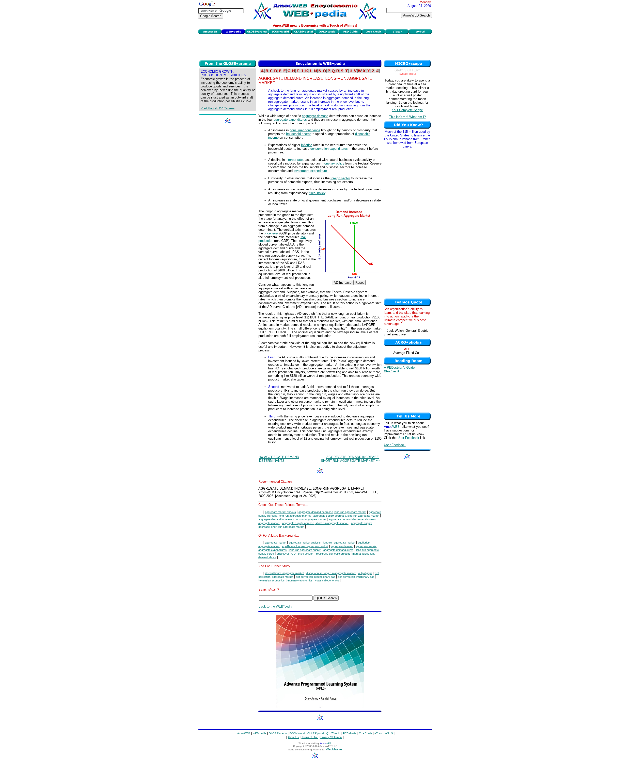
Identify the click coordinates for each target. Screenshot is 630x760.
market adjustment (363, 553)
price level (271, 233)
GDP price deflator (302, 553)
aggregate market (275, 542)
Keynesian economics (271, 580)
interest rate (294, 160)
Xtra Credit (391, 371)
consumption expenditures (329, 148)
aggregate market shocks (280, 512)
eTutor (378, 733)
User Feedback (408, 438)
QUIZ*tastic (333, 733)
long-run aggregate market (339, 542)
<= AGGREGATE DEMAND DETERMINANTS (279, 459)
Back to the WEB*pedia (275, 606)
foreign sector (340, 178)
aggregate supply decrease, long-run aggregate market (346, 515)
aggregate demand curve (338, 549)
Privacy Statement (331, 737)
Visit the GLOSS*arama (218, 108)
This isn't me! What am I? (407, 117)
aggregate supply (366, 546)
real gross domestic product (333, 553)
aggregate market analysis (305, 542)
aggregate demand (315, 116)
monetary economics (300, 580)
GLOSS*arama (278, 733)
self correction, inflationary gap (356, 576)
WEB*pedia (259, 733)
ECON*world (297, 733)
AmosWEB (243, 733)
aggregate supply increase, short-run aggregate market (315, 523)
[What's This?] (407, 73)
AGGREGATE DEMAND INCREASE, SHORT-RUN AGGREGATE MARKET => (350, 459)
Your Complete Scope (407, 110)
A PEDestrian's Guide (399, 367)
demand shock (267, 557)
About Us (293, 737)
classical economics (327, 580)
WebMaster (334, 749)
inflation (306, 145)
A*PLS (389, 733)
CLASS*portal (315, 733)
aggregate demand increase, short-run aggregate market (292, 519)
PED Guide (349, 733)
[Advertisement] (315, 46)
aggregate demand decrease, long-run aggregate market (332, 512)
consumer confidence (305, 130)
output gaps (365, 573)
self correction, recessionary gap (315, 576)
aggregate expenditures (290, 119)
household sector (298, 134)
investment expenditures (311, 171)
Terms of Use (309, 737)
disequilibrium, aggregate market (284, 573)
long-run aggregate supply (305, 549)
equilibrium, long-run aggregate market (305, 546)
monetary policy (333, 163)
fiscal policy (317, 193)
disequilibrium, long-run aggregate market (331, 573)
